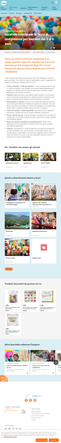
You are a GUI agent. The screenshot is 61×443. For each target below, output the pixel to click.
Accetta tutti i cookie (42, 440)
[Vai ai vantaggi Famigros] (18, 159)
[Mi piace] (28, 373)
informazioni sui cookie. (11, 437)
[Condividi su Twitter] (30, 400)
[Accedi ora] (56, 2)
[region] (30, 436)
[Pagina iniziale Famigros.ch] (4, 3)
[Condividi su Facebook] (26, 400)
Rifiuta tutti (54, 440)
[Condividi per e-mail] (34, 400)
